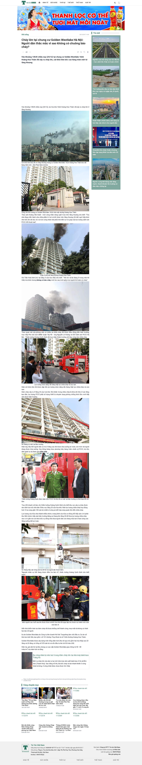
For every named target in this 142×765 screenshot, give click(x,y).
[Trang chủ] (39, 2)
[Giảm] (23, 52)
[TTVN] (25, 748)
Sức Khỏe (53, 2)
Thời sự (62, 2)
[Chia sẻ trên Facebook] (78, 52)
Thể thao (79, 2)
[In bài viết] (87, 52)
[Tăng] (30, 52)
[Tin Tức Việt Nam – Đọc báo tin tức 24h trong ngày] (29, 3)
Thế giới (71, 2)
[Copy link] (84, 52)
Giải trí (88, 2)
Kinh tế (45, 2)
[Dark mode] (115, 2)
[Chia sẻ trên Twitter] (81, 52)
